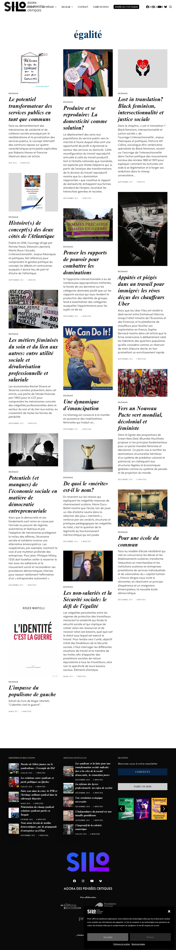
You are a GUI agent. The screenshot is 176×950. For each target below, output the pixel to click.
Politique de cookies (121, 944)
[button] (169, 911)
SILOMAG (13, 93)
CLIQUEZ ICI (142, 771)
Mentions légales (138, 944)
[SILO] (88, 862)
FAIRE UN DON (142, 786)
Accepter (107, 937)
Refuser (150, 937)
